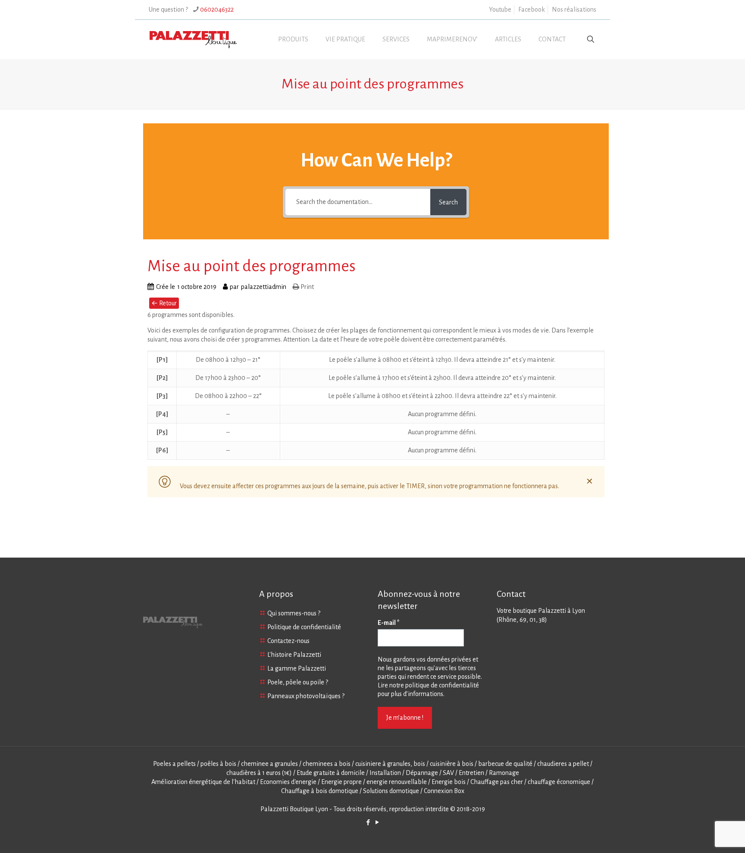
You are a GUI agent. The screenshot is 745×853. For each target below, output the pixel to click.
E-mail (389, 622)
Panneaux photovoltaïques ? (305, 696)
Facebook (531, 9)
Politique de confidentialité (304, 627)
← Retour (164, 303)
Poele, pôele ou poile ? (297, 682)
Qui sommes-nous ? (293, 613)
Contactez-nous (288, 640)
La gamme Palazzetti (296, 668)
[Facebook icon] (368, 822)
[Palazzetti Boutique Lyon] (193, 39)
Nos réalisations (574, 9)
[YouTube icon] (377, 822)
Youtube (500, 9)
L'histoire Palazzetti (294, 654)
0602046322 (217, 9)
